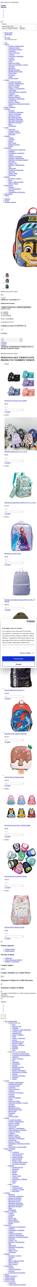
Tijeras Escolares (13, 78)
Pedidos (7, 34)
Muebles (7, 177)
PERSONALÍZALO (11, 1276)
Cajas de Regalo (17, 1155)
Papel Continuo (13, 1220)
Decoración (15, 1169)
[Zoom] (7, 277)
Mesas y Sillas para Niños (16, 1261)
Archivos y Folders (14, 85)
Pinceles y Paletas (17, 1043)
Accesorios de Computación (16, 150)
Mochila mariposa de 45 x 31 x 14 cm (16, 451)
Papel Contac (12, 143)
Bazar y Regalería (10, 107)
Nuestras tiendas (9, 951)
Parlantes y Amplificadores (16, 165)
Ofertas (7, 195)
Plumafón (15, 1048)
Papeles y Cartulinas (11, 1211)
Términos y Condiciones (12, 961)
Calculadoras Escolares (15, 49)
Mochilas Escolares (14, 70)
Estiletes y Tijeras (13, 95)
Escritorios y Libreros (14, 178)
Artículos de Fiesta (17, 1154)
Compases (11, 54)
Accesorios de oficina (14, 82)
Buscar (4, 26)
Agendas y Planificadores (16, 46)
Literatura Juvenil (13, 131)
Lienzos (14, 1040)
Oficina (7, 80)
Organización (12, 100)
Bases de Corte (16, 1026)
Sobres (10, 105)
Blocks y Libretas (13, 87)
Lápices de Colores (14, 63)
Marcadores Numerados (15, 119)
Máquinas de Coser (18, 1067)
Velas (13, 1182)
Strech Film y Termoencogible (17, 1147)
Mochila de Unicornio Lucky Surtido (16, 400)
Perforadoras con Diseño (19, 1072)
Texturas (14, 1074)
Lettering (15, 1065)
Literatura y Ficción (14, 133)
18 (4, 315)
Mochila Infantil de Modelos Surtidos (16, 876)
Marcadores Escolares (14, 117)
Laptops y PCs (12, 163)
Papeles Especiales (14, 144)
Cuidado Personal (17, 1167)
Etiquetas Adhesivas (14, 97)
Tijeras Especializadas (18, 1075)
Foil (13, 1060)
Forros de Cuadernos (14, 1098)
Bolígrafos (11, 110)
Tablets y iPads (12, 173)
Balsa (13, 1025)
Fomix (14, 1036)
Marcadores (11, 68)
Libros (6, 127)
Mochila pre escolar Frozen (13, 553)
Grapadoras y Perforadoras (16, 99)
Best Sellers (11, 134)
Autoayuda (11, 129)
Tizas (13, 1050)
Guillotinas (15, 1062)
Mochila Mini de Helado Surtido (14, 777)
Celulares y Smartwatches (16, 158)
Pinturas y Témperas (18, 1045)
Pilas (9, 167)
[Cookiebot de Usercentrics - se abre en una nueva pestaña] (26, 621)
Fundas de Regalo (17, 1157)
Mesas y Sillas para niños (15, 182)
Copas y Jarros (16, 1176)
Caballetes (15, 1028)
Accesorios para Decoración (20, 1053)
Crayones (11, 58)
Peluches (14, 1171)
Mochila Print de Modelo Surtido (14, 927)
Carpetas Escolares (14, 48)
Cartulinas (11, 139)
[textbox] (11, 28)
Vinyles (14, 1079)
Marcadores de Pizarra (15, 122)
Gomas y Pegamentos (18, 1038)
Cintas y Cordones (17, 1058)
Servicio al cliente (10, 1281)
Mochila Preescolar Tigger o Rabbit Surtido (18, 825)
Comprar (3, 345)
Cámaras (11, 155)
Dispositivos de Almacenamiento (18, 160)
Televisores (11, 172)
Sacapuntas (11, 75)
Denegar (18, 664)
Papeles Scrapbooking (18, 1070)
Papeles (10, 141)
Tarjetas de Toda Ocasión (19, 1162)
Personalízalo (9, 194)
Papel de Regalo (17, 1159)
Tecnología (8, 148)
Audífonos (11, 151)
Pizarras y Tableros (14, 102)
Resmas (10, 146)
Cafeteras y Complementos (16, 88)
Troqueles (15, 1077)
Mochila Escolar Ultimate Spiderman (16, 733)
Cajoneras (11, 190)
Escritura (7, 109)
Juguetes (14, 1174)
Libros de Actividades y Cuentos (18, 65)
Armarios (11, 187)
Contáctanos (8, 958)
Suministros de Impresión (16, 170)
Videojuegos (12, 175)
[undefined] (18, 238)
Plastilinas (15, 1047)
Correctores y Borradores (15, 56)
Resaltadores (12, 126)
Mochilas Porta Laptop (15, 1109)
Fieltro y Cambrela (17, 1035)
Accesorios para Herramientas (21, 1055)
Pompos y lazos (17, 1160)
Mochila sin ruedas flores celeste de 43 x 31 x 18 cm (20, 502)
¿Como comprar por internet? (17, 1284)
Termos (10, 76)
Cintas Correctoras (13, 53)
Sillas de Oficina (13, 183)
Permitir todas (18, 658)
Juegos (10, 61)
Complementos (16, 1033)
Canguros (15, 1177)
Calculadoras (12, 90)
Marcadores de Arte (14, 116)
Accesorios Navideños (19, 1164)
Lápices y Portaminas (14, 114)
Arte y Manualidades (11, 1021)
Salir (10, 34)
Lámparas (11, 1257)
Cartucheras (11, 51)
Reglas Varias (12, 73)
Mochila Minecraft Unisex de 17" (15, 690)
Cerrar (3, 1018)
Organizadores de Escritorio (16, 192)
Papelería (7, 136)
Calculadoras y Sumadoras (16, 153)
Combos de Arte (17, 1031)
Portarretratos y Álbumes (19, 1179)
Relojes (14, 1172)
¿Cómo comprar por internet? (13, 960)
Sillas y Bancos (13, 1264)
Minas (10, 124)
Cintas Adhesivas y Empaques (17, 92)
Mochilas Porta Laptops (15, 71)
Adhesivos (15, 1057)
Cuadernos (11, 59)
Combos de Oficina (14, 1132)
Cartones (11, 138)
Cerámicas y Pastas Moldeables (21, 1030)
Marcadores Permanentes (15, 121)
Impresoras (11, 161)
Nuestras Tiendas (10, 1279)
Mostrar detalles (25, 653)
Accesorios (15, 1152)
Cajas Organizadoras (14, 189)
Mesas (10, 180)
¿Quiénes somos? (10, 949)
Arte (6, 43)
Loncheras (11, 66)
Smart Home (12, 168)
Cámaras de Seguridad (15, 156)
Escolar (7, 44)
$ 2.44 (9, 315)
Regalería (11, 1165)
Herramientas (16, 1064)
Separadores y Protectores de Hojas (19, 104)
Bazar (10, 1150)
